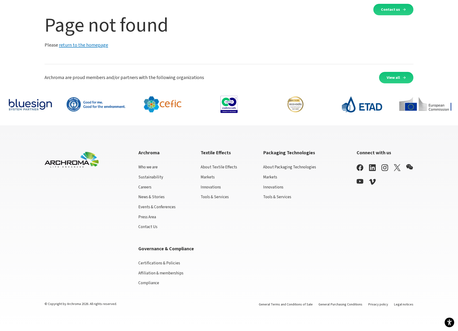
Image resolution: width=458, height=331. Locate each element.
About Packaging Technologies (289, 167)
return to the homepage (83, 45)
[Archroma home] (64, 8)
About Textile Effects (219, 167)
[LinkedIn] (372, 167)
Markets (208, 177)
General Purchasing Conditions (340, 304)
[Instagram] (384, 167)
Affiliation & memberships (160, 273)
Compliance (148, 283)
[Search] (364, 9)
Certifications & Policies (159, 263)
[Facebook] (360, 167)
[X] (397, 167)
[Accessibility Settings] (449, 322)
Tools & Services (215, 197)
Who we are (148, 167)
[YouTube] (360, 181)
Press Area (147, 217)
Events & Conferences (157, 207)
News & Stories (151, 197)
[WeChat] (409, 167)
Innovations (211, 187)
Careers (144, 187)
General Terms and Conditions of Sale (286, 304)
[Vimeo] (372, 182)
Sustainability (150, 177)
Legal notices (403, 304)
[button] (138, 9)
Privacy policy (378, 304)
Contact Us (147, 227)
